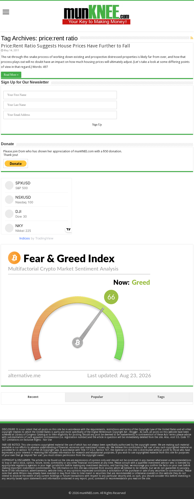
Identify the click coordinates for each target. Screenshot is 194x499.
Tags (161, 397)
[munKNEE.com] (96, 13)
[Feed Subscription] (191, 38)
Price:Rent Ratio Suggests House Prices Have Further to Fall (65, 46)
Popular (97, 397)
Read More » (11, 74)
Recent (33, 397)
